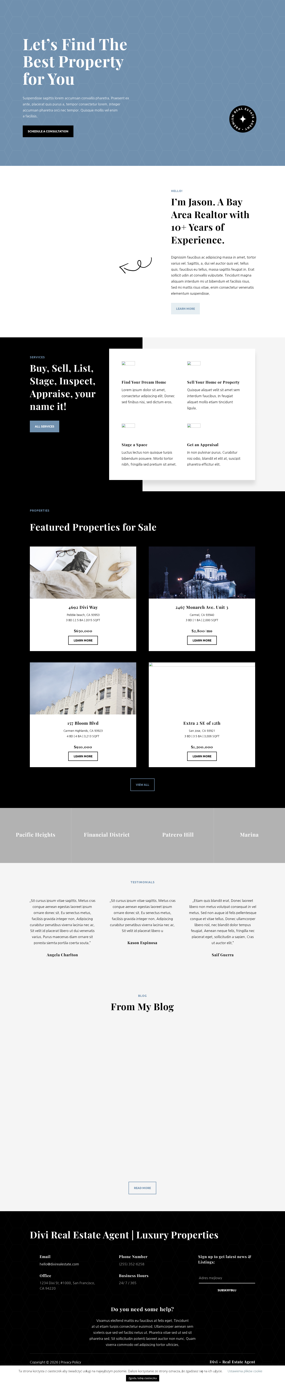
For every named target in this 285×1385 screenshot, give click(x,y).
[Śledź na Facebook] (131, 1361)
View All (142, 784)
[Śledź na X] (142, 1361)
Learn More (185, 308)
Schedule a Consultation (48, 131)
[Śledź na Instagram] (153, 1361)
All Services (44, 426)
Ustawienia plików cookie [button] (245, 1371)
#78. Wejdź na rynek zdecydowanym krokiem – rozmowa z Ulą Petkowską (101, 1141)
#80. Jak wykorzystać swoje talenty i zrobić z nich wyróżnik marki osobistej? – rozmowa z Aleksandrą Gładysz (136, 1034)
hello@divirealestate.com (59, 1264)
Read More (142, 1188)
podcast (37, 1040)
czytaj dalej (43, 1055)
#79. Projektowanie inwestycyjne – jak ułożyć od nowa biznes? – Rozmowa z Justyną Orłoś (117, 1088)
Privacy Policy (71, 1362)
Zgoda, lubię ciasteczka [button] (143, 1378)
